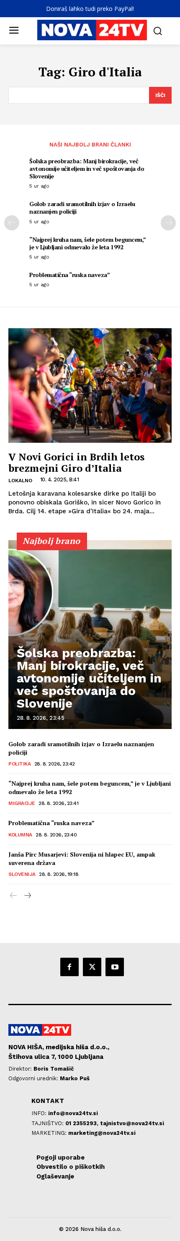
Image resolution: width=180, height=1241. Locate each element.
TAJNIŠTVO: (48, 1123)
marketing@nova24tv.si (102, 1133)
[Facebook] (69, 967)
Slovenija (22, 874)
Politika (19, 764)
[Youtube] (114, 967)
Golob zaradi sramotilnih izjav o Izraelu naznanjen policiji (82, 207)
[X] (92, 967)
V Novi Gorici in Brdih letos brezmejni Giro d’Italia (76, 462)
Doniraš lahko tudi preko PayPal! (90, 9)
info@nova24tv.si (73, 1113)
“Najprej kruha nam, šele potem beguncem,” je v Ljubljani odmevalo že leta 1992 (87, 243)
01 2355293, (82, 1123)
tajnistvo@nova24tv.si (132, 1123)
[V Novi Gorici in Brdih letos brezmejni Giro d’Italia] (90, 385)
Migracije (21, 803)
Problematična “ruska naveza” (69, 275)
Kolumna (20, 835)
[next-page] (168, 222)
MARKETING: (49, 1133)
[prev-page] (11, 222)
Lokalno (20, 480)
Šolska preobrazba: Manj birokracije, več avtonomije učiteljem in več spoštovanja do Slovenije (86, 168)
